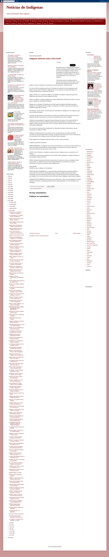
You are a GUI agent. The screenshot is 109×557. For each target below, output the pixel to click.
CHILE (88, 169)
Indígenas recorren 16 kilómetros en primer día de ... (16, 434)
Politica (88, 236)
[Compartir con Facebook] (52, 186)
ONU (88, 229)
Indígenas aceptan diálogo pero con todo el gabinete (16, 416)
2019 (9, 184)
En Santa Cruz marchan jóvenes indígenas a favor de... (16, 294)
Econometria (90, 54)
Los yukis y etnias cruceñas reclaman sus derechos (15, 437)
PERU (88, 234)
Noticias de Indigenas (24, 7)
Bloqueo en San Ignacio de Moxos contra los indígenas (16, 351)
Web (88, 259)
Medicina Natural (91, 213)
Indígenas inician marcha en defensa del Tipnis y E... (15, 453)
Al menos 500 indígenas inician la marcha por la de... (16, 457)
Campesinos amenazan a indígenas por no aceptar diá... (16, 354)
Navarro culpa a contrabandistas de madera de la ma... (16, 444)
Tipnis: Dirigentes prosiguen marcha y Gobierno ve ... (15, 241)
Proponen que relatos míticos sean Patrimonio (16, 377)
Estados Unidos (90, 188)
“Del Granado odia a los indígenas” (14, 511)
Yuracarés (51, 23)
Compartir (59, 62)
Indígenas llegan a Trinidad (15, 472)
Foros (87, 18)
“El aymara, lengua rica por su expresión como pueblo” (16, 264)
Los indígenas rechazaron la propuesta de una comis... (15, 331)
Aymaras (24, 18)
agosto (11, 210)
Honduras (89, 199)
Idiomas (15, 21)
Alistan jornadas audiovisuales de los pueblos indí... (16, 281)
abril (10, 529)
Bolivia (36, 188)
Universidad (89, 252)
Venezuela (89, 255)
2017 (9, 188)
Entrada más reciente (35, 233)
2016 (9, 190)
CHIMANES (39, 18)
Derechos (74, 18)
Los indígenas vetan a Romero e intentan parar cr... (16, 361)
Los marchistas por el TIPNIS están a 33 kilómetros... (16, 216)
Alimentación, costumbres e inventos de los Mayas (14, 56)
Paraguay (89, 232)
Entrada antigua (76, 233)
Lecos (21, 21)
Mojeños (53, 21)
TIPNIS (7, 23)
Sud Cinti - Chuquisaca (92, 245)
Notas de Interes (91, 227)
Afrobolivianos (8, 18)
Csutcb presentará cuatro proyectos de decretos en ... (16, 516)
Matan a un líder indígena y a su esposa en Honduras (16, 304)
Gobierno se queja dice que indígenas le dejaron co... (15, 250)
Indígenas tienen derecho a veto (16, 235)
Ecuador (89, 187)
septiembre (12, 208)
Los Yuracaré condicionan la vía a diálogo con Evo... (16, 344)
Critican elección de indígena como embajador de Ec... (15, 501)
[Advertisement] (54, 38)
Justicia (88, 202)
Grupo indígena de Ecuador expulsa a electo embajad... (16, 384)
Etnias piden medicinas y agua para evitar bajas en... (16, 364)
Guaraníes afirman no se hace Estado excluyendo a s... (16, 403)
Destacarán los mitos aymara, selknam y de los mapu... (16, 374)
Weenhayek (31, 23)
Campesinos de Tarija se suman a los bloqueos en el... (16, 466)
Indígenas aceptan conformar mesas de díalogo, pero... (15, 254)
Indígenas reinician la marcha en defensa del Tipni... (16, 322)
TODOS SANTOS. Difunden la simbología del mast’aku (15, 163)
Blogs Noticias (90, 82)
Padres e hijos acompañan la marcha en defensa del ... (15, 367)
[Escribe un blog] (49, 186)
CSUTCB (89, 183)
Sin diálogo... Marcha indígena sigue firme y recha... (16, 371)
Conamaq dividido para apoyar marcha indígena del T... (16, 420)
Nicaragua (89, 225)
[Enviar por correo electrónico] (47, 186)
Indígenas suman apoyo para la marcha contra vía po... (16, 478)
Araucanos (17, 18)
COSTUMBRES (66, 18)
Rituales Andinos (98, 21)
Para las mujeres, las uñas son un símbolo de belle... (16, 431)
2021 (9, 180)
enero (10, 535)
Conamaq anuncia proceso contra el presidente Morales (16, 325)
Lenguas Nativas (91, 206)
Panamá (89, 231)
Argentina (89, 155)
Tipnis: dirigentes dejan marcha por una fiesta (16, 222)
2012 (9, 198)
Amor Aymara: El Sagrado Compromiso (19, 148)
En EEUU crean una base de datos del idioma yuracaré (15, 495)
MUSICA (27, 21)
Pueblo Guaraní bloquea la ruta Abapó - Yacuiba (16, 219)
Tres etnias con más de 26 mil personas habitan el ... (16, 244)
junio (10, 525)
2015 (9, 192)
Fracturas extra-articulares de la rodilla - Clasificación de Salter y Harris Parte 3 (94, 112)
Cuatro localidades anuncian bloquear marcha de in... (15, 229)
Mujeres (67, 21)
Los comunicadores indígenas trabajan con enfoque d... (16, 463)
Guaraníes (93, 18)
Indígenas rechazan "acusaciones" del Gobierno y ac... (16, 277)
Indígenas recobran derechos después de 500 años (15, 491)
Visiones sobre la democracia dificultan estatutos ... (16, 338)
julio (10, 522)
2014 (9, 194)
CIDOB (88, 176)
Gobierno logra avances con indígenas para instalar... (15, 270)
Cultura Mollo (17, 112)
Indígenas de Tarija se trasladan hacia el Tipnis (16, 312)
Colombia (89, 178)
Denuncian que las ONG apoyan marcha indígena (16, 485)
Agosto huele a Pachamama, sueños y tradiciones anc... (16, 226)
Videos (88, 257)
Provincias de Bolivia (92, 99)
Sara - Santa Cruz (91, 243)
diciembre (11, 202)
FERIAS (81, 18)
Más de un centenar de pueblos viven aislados (16, 450)
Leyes (88, 208)
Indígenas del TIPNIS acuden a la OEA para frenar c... (16, 397)
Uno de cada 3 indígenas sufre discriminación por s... (16, 482)
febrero (11, 533)
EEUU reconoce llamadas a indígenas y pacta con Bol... (16, 291)
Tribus (19, 23)
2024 (9, 178)
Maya (40, 21)
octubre (11, 206)
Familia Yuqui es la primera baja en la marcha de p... (16, 407)
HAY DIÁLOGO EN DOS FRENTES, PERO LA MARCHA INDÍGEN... (14, 423)
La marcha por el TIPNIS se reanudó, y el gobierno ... (15, 213)
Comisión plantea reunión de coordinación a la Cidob (15, 348)
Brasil (88, 165)
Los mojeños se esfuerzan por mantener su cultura (16, 520)
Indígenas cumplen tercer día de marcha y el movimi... (16, 410)
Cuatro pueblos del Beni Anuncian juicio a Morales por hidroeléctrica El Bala (16, 125)
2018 (9, 186)
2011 (9, 200)
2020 (9, 182)
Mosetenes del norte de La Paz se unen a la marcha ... (16, 260)
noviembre (11, 204)
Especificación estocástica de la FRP (97, 57)
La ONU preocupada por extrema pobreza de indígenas (16, 488)
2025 (9, 176)
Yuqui (44, 23)
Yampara (38, 23)
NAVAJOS (74, 21)
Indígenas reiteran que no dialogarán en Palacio (15, 335)
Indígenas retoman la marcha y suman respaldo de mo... (16, 297)
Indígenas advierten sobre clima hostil (45, 59)
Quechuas (89, 21)
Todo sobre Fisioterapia (93, 109)
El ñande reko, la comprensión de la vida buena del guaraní (16, 85)
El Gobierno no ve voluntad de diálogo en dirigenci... (16, 341)
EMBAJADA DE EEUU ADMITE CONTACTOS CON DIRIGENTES (16, 308)
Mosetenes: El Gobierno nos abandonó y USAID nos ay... (16, 267)
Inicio (56, 233)
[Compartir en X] (50, 186)
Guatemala (8, 21)
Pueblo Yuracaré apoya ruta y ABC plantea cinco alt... (16, 413)
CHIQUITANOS (55, 18)
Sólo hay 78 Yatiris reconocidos (16, 513)
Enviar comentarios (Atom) (42, 235)
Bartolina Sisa (90, 162)
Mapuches (34, 21)
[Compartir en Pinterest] (53, 186)
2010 (9, 537)
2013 (9, 196)
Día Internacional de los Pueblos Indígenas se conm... (16, 498)
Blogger (59, 546)
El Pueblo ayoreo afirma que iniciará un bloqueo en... (15, 301)
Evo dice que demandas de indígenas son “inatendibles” (16, 237)
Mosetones (60, 21)
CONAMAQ (89, 180)
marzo (11, 531)
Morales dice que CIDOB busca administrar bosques (16, 328)
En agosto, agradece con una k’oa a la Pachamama (19, 136)
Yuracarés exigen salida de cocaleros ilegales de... (15, 387)
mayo (10, 527)
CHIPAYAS (46, 18)
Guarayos (101, 18)
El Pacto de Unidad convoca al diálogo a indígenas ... (16, 390)
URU (24, 23)
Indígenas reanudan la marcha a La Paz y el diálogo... (16, 247)
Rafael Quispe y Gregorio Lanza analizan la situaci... (16, 470)
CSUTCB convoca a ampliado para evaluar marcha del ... (16, 447)
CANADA (89, 167)
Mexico (46, 21)
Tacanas (13, 23)
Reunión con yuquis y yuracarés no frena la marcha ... (16, 440)
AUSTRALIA (90, 157)
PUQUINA (81, 21)
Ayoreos (31, 18)
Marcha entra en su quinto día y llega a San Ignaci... (16, 358)
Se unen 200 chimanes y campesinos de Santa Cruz (16, 232)
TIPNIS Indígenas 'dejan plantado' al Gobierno (14, 504)
